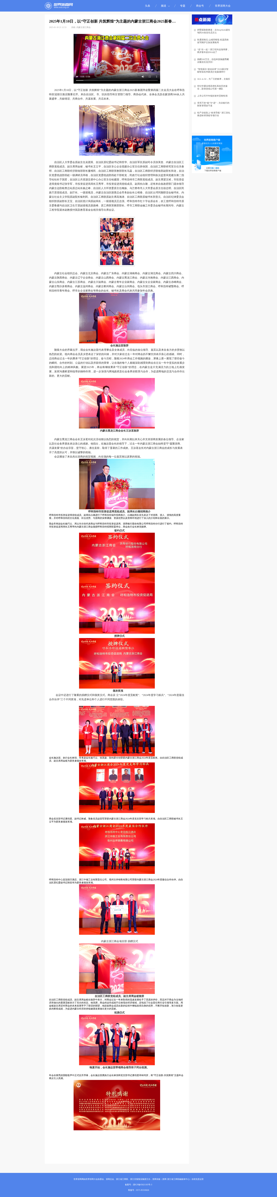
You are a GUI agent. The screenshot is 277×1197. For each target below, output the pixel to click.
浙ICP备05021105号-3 (142, 1185)
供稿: (73, 27)
